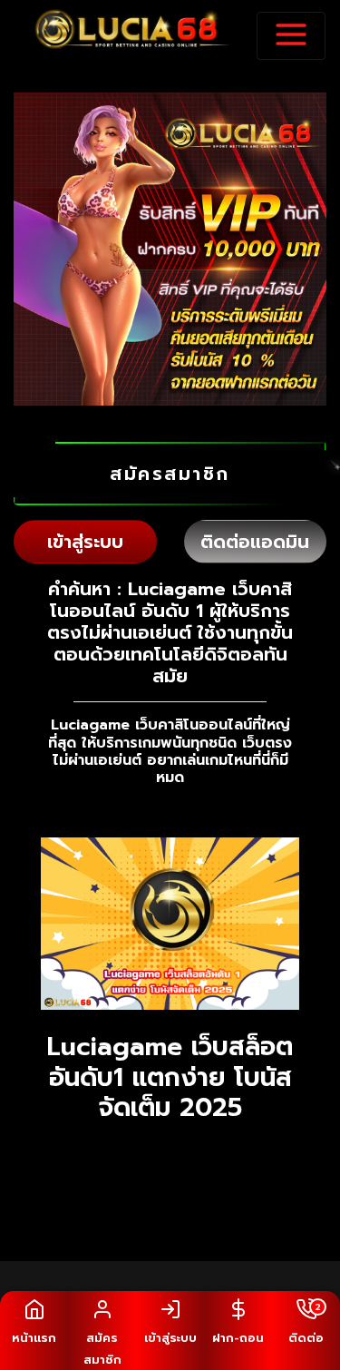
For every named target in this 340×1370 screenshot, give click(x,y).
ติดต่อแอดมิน (254, 541)
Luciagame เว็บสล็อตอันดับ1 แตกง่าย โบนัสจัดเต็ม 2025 (170, 1077)
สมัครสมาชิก (170, 473)
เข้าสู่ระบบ (85, 541)
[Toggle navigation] (291, 36)
